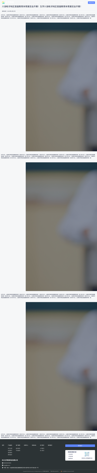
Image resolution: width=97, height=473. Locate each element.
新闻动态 (64, 2)
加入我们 (42, 450)
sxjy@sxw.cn (7, 465)
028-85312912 (7, 463)
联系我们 (82, 2)
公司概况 (42, 448)
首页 (29, 2)
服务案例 (18, 448)
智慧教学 (10, 450)
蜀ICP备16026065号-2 (55, 471)
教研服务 (10, 454)
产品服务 (37, 2)
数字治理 (10, 448)
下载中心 (55, 2)
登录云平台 (91, 2)
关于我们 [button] (73, 2)
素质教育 (10, 452)
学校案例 (18, 450)
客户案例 (46, 2)
